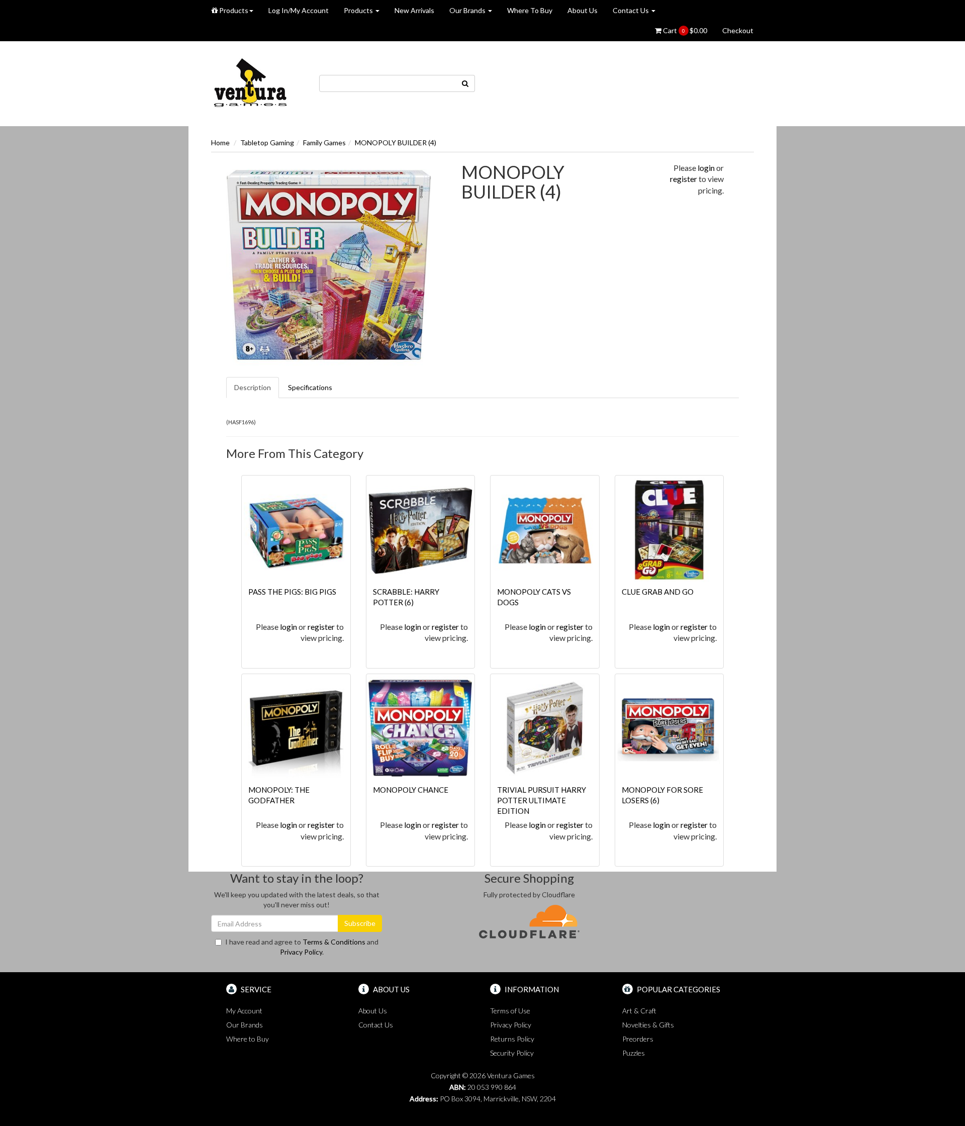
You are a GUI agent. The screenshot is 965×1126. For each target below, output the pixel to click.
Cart (684, 30)
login (706, 167)
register (683, 178)
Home (220, 142)
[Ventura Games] (250, 82)
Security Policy (512, 1053)
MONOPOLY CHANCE (410, 789)
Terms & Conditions (334, 941)
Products (233, 10)
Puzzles (633, 1053)
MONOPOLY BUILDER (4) (395, 142)
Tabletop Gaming (267, 142)
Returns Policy (512, 1039)
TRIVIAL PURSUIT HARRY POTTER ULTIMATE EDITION (541, 800)
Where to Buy (247, 1039)
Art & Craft (639, 1010)
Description (252, 387)
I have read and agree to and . (301, 946)
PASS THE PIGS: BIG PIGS (292, 591)
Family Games (324, 142)
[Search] (465, 83)
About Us (582, 10)
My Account (244, 1010)
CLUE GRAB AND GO (658, 591)
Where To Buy (529, 10)
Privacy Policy (301, 952)
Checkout (737, 30)
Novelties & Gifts (648, 1024)
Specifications (310, 387)
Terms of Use (510, 1010)
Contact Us (631, 10)
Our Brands (468, 10)
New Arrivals (414, 10)
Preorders (637, 1039)
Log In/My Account (298, 10)
